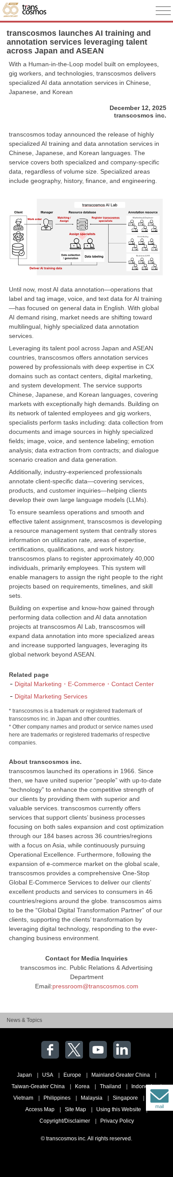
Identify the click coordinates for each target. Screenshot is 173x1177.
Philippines (57, 1098)
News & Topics (24, 1020)
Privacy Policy (117, 1121)
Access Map (40, 1109)
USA (47, 1075)
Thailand (110, 1086)
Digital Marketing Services (51, 696)
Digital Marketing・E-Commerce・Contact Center (84, 683)
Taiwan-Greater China (38, 1086)
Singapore (125, 1098)
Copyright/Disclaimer (64, 1121)
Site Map (75, 1109)
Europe (72, 1075)
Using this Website (118, 1109)
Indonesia (143, 1086)
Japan (24, 1075)
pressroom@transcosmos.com (95, 986)
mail (159, 1106)
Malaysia (91, 1098)
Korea (82, 1086)
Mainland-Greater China (120, 1075)
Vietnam (23, 1098)
